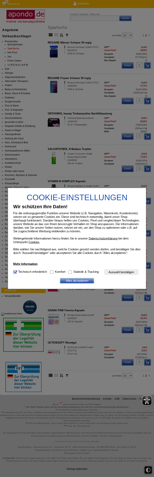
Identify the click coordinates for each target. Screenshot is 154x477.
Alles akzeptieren (77, 280)
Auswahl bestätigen (121, 272)
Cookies (33, 242)
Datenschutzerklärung (103, 238)
